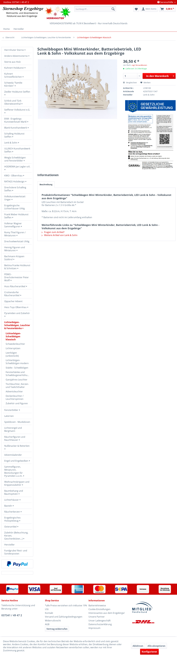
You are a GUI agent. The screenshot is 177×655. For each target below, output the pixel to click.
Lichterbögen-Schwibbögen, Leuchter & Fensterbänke (17, 325)
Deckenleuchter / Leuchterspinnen (15, 397)
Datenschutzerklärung (100, 624)
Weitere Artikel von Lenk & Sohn (60, 235)
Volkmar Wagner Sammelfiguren (13, 225)
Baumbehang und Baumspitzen (13, 492)
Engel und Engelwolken (16, 460)
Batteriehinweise (97, 605)
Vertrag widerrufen (56, 628)
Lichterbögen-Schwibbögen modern (17, 362)
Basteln (8, 505)
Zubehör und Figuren (17, 403)
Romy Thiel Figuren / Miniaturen (15, 234)
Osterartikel (10, 526)
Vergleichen (131, 82)
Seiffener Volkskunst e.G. (17, 109)
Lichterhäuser (11, 499)
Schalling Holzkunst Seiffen (14, 135)
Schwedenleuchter (15, 343)
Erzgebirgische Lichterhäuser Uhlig (14, 207)
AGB (47, 624)
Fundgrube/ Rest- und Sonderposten (15, 552)
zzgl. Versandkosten (139, 65)
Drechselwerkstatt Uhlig (16, 241)
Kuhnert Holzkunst (14, 67)
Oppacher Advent (13, 301)
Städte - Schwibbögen (17, 367)
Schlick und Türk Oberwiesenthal (12, 102)
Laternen (9, 415)
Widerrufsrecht (53, 620)
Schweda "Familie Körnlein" (13, 84)
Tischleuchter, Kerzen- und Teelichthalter (17, 385)
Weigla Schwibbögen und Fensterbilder (15, 159)
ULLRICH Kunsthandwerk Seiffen (17, 150)
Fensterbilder (11, 410)
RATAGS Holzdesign (14, 181)
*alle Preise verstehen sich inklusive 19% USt (66, 607)
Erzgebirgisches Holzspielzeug (12, 519)
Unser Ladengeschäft (99, 620)
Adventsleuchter (14, 391)
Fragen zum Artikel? (54, 232)
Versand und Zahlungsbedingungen (63, 616)
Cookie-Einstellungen (99, 609)
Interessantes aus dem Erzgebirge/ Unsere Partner (106, 614)
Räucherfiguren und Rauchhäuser (14, 438)
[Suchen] (113, 9)
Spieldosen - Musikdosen (17, 421)
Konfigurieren (149, 651)
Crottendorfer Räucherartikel (12, 294)
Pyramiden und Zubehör (17, 313)
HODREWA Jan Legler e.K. (17, 166)
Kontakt (49, 612)
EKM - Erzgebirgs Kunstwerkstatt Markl (15, 120)
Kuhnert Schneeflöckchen (13, 75)
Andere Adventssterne (16, 55)
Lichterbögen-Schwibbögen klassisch (13, 336)
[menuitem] (95, 9)
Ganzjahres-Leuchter (16, 379)
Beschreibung (46, 184)
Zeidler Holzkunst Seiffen (17, 91)
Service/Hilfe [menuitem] (167, 2)
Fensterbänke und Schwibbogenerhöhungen (19, 374)
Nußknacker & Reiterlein (17, 445)
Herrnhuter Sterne (14, 49)
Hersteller (9, 544)
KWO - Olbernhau (13, 175)
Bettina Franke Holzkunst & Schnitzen (17, 267)
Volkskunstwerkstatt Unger (14, 198)
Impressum (94, 628)
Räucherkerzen (12, 511)
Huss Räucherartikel (15, 286)
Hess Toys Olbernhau (15, 307)
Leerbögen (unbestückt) (12, 354)
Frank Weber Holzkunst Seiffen (16, 216)
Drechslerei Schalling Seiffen (15, 189)
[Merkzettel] (136, 9)
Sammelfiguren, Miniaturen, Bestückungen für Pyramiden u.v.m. (13, 471)
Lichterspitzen (13, 348)
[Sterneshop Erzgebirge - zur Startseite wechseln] (37, 12)
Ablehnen (138, 645)
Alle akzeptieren (156, 645)
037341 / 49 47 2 (11, 615)
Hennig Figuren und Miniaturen (14, 249)
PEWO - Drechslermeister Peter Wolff (16, 277)
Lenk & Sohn (11, 142)
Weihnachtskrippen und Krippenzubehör (16, 483)
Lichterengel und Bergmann (13, 429)
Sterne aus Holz (12, 61)
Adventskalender (13, 454)
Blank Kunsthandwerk (16, 127)
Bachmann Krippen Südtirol (14, 258)
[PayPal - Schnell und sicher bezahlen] (17, 563)
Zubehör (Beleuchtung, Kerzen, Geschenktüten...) (16, 535)
